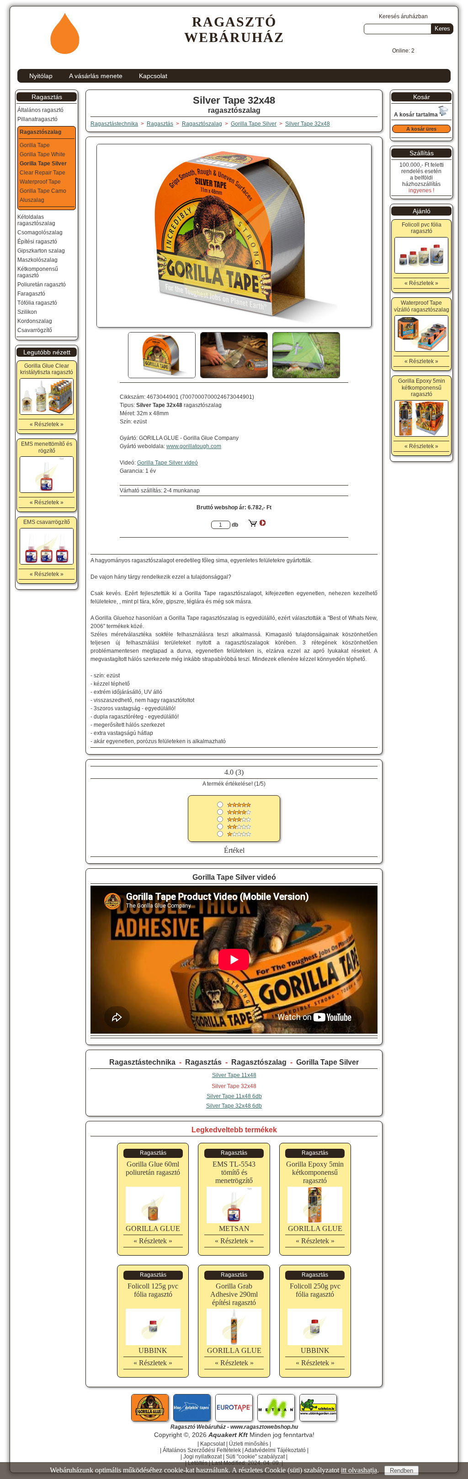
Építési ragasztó (37, 241)
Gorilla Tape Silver (327, 1062)
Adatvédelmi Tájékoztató (275, 1450)
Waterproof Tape (40, 182)
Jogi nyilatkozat (202, 1456)
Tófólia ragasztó (37, 303)
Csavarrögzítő (34, 330)
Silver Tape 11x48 (234, 1075)
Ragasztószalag (259, 1062)
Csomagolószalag (40, 232)
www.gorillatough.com (193, 446)
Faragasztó (31, 294)
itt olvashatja (359, 1470)
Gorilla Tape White (42, 154)
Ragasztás (203, 1062)
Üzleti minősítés (248, 1444)
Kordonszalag (34, 321)
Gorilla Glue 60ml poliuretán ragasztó (153, 1168)
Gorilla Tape (35, 145)
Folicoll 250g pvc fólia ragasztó (315, 1290)
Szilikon (27, 312)
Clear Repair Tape (42, 172)
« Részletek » (152, 1241)
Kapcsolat (153, 75)
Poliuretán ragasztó (41, 284)
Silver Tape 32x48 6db (234, 1106)
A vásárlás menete (95, 75)
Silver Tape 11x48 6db (234, 1096)
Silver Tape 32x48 (307, 124)
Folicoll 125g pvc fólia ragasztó (153, 1290)
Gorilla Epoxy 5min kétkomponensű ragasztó (315, 1172)
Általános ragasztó (40, 110)
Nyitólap (41, 75)
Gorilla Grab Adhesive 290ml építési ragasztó (234, 1294)
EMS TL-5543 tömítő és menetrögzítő (234, 1172)
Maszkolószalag (37, 260)
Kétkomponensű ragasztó (37, 272)
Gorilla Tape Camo (43, 191)
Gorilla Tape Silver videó (167, 463)
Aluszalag (32, 200)
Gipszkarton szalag (41, 251)
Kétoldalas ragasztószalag (36, 220)
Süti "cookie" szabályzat (255, 1456)
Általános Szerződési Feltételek (202, 1450)
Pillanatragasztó (37, 119)
